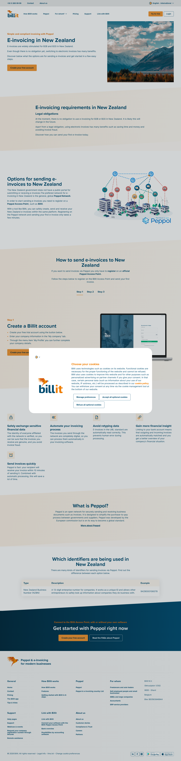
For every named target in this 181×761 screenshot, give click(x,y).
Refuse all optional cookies (88, 404)
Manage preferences (86, 397)
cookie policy (142, 383)
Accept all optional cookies (114, 397)
